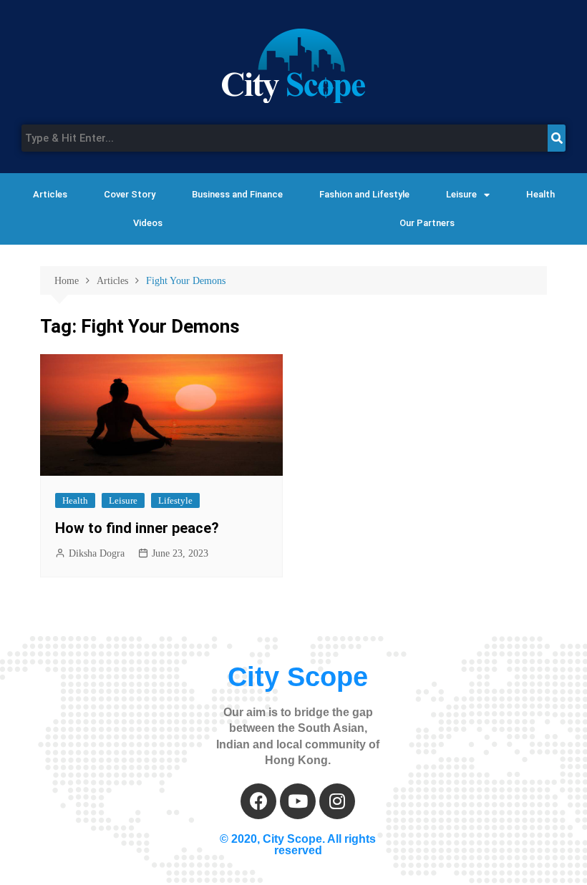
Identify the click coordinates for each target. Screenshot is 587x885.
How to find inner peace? (137, 528)
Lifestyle (175, 500)
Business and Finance (237, 194)
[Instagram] (337, 801)
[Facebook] (258, 801)
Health (540, 194)
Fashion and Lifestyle (364, 194)
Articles (50, 194)
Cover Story (129, 194)
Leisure (461, 194)
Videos (147, 222)
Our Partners (427, 222)
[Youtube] (298, 801)
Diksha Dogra (97, 553)
